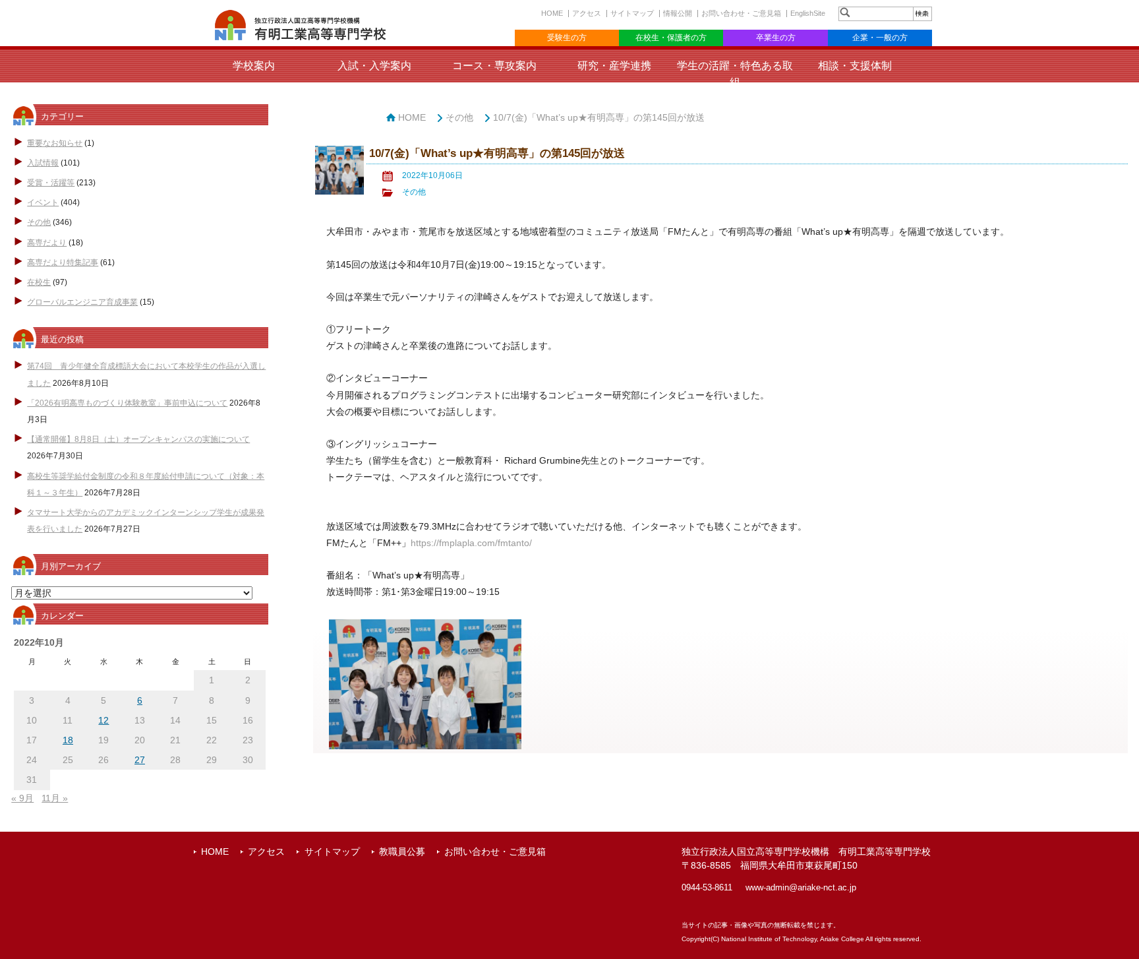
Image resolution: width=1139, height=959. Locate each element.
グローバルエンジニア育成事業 (82, 302)
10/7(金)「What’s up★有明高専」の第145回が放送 (599, 117)
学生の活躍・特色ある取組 (735, 74)
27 (139, 760)
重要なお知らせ (54, 143)
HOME (552, 13)
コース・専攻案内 (494, 65)
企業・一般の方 (880, 37)
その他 (39, 222)
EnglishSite (807, 13)
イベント (43, 202)
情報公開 (677, 13)
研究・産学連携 (614, 65)
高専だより (47, 242)
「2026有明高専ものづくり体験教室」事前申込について (127, 403)
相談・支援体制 (855, 65)
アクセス (586, 13)
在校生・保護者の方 (671, 37)
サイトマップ (632, 13)
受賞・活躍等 (50, 182)
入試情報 (43, 163)
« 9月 (22, 798)
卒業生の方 (776, 37)
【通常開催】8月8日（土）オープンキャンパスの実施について (138, 439)
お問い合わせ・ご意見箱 (741, 13)
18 (68, 740)
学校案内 (254, 65)
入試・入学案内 (374, 65)
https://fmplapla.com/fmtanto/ (471, 543)
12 (103, 720)
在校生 (39, 282)
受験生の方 (567, 37)
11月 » (55, 798)
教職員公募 (402, 851)
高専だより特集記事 (62, 262)
